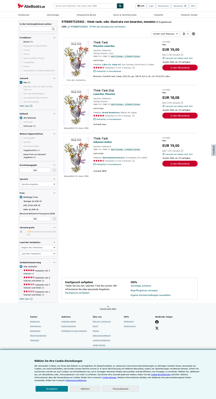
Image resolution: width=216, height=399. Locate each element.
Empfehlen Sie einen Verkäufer (74, 331)
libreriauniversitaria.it (113, 157)
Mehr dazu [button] (25, 299)
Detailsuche (23, 15)
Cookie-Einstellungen (161, 374)
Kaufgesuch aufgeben (77, 292)
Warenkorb (34, 340)
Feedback (213, 150)
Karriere (96, 331)
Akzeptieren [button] (51, 389)
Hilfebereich (129, 321)
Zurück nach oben (108, 308)
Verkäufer (158, 15)
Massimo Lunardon (103, 45)
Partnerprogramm (68, 326)
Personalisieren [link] (120, 388)
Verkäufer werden (189, 15)
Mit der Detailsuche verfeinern (108, 26)
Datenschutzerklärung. (76, 380)
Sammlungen (53, 15)
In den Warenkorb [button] (180, 67)
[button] (53, 29)
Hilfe (193, 6)
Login (151, 6)
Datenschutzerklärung (102, 335)
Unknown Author (102, 142)
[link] (193, 33)
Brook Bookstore (111, 112)
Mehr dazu (25, 106)
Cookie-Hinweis (99, 345)
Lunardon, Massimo (104, 94)
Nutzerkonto (163, 6)
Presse (95, 326)
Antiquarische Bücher (86, 15)
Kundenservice (130, 326)
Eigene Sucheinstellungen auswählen (151, 295)
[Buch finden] (120, 5)
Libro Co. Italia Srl (111, 64)
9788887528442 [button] (79, 26)
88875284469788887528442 (125, 56)
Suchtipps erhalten (141, 285)
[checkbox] (21, 41)
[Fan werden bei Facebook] (157, 322)
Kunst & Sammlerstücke (125, 15)
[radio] (21, 126)
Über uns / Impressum (102, 321)
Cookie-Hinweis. (109, 377)
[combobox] (85, 5)
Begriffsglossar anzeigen (144, 290)
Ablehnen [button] (85, 389)
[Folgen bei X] (157, 328)
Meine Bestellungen (38, 335)
